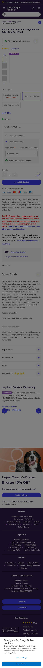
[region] (21, 652)
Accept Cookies (21, 664)
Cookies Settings (21, 658)
